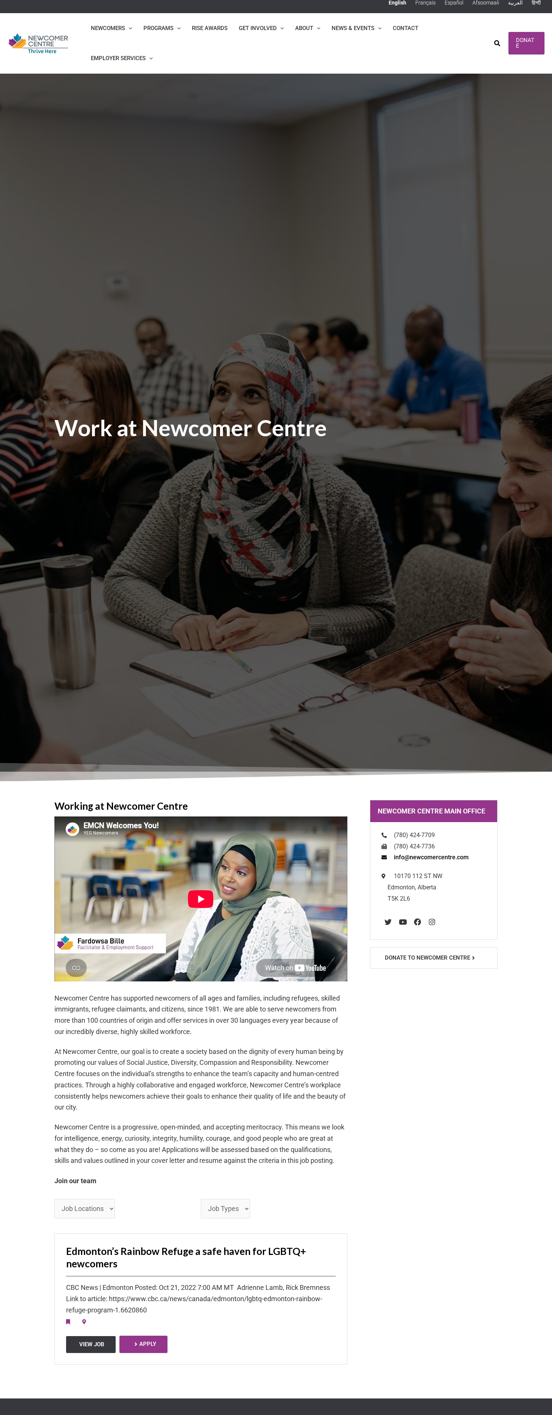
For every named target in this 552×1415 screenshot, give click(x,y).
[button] (128, 28)
